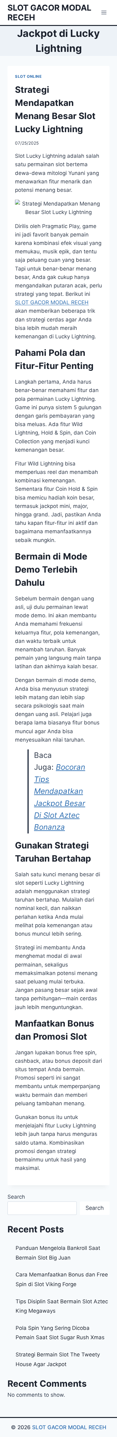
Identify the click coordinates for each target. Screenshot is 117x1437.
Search (16, 1197)
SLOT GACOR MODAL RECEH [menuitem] (52, 302)
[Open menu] (104, 12)
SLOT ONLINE (28, 76)
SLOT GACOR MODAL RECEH (69, 1427)
